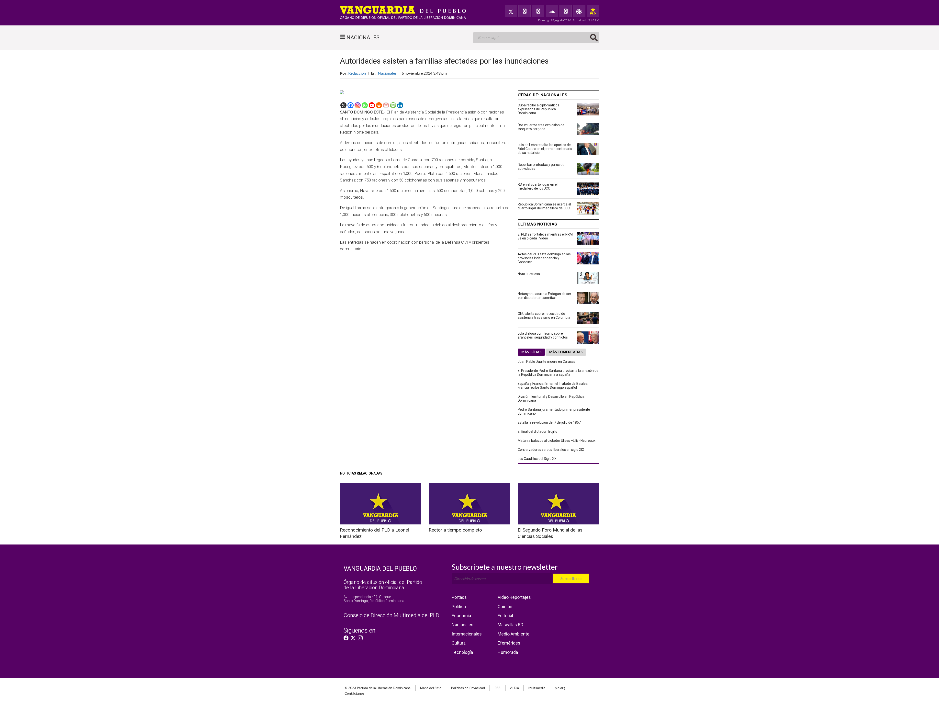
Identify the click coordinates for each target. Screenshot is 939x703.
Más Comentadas (565, 352)
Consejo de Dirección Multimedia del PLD (391, 615)
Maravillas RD (510, 624)
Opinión (505, 606)
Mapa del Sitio (430, 688)
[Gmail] (386, 105)
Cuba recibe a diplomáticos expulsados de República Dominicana (538, 109)
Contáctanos (355, 693)
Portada (459, 597)
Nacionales (387, 73)
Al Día (514, 688)
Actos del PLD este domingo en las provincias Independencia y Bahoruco (544, 258)
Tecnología (462, 652)
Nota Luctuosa (529, 274)
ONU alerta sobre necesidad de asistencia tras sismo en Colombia (544, 315)
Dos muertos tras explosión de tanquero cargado (541, 127)
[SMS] (393, 105)
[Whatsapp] (365, 105)
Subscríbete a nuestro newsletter (505, 566)
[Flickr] (565, 11)
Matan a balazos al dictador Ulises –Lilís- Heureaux (556, 440)
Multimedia (536, 688)
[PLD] (593, 11)
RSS (497, 688)
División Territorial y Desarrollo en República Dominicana (551, 398)
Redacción (357, 73)
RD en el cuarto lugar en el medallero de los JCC (538, 186)
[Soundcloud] (552, 11)
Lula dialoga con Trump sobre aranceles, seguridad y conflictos (543, 335)
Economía (461, 615)
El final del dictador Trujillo (537, 431)
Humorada (508, 652)
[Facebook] (524, 11)
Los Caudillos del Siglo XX (537, 459)
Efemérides (509, 643)
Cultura (459, 643)
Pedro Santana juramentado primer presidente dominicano (554, 411)
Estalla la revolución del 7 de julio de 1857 (549, 422)
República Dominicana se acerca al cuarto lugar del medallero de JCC (544, 206)
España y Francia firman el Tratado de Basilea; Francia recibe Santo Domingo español (553, 385)
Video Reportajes (514, 597)
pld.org (560, 688)
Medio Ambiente (513, 633)
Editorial (505, 615)
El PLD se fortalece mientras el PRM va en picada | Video (545, 236)
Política (459, 606)
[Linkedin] (400, 105)
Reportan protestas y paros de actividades (541, 166)
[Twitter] (511, 11)
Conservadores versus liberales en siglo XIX (551, 450)
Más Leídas (531, 352)
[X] (343, 105)
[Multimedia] (579, 11)
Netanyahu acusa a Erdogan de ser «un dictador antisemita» (544, 296)
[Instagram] (358, 105)
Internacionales (467, 633)
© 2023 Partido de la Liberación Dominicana (378, 688)
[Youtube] (372, 105)
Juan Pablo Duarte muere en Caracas (546, 361)
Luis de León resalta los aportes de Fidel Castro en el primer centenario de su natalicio (545, 149)
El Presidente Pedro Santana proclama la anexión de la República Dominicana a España (558, 372)
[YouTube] (538, 11)
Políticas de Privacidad (468, 688)
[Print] (379, 105)
